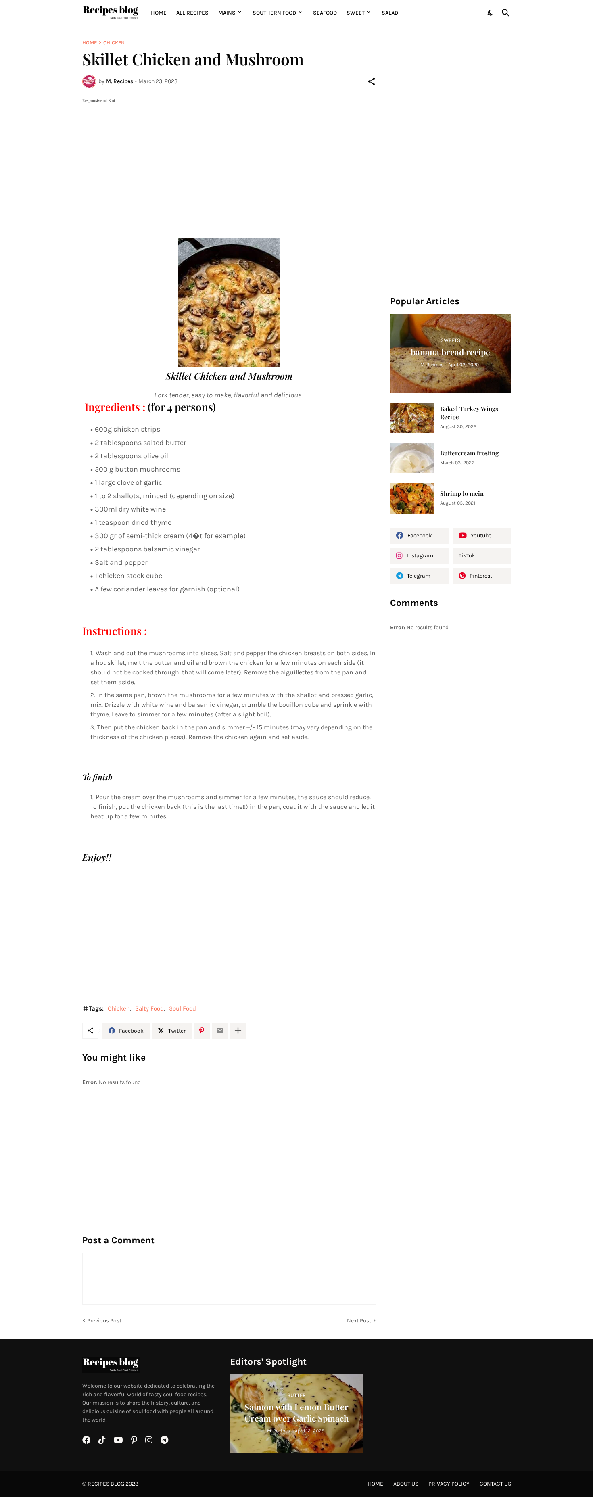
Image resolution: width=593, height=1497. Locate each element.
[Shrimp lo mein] (412, 498)
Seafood (325, 12)
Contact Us (495, 1483)
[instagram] (148, 1440)
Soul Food (182, 1008)
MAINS (227, 12)
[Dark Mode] (490, 13)
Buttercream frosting (469, 453)
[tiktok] (102, 1440)
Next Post (359, 1320)
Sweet (356, 12)
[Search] (504, 13)
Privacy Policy (449, 1483)
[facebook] (86, 1440)
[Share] (371, 81)
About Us (405, 1483)
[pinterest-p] (134, 1440)
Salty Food (149, 1008)
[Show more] (238, 1031)
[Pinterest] (202, 1031)
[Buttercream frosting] (412, 458)
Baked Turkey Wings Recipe (469, 413)
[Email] (220, 1031)
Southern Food (274, 12)
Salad (390, 12)
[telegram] (164, 1440)
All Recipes (192, 12)
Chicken (114, 42)
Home (159, 12)
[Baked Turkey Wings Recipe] (412, 418)
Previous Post (104, 1320)
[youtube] (118, 1440)
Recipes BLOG (106, 1483)
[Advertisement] (229, 161)
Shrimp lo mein (462, 493)
